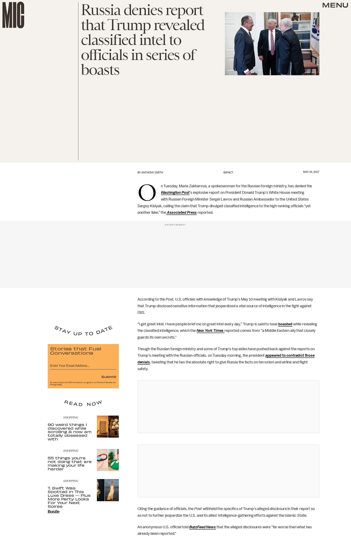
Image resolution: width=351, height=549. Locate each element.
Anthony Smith (152, 172)
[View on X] (228, 406)
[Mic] (13, 15)
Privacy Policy (56, 385)
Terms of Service (104, 382)
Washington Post (175, 193)
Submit (108, 377)
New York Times (210, 331)
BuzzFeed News (202, 527)
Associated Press (182, 212)
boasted (285, 324)
